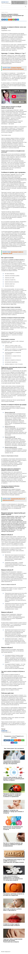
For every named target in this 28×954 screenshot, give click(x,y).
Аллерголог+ (5, 2)
